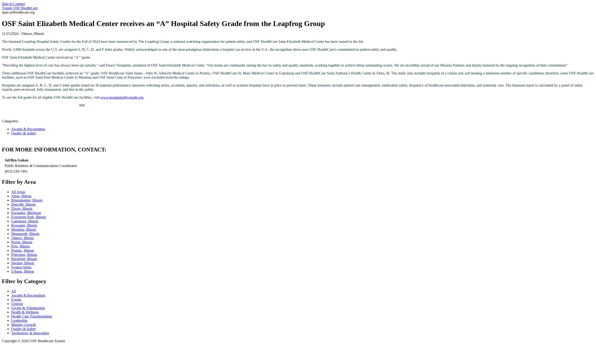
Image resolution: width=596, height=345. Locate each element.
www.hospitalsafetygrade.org (121, 97)
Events (16, 299)
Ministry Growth (23, 325)
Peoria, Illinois (21, 242)
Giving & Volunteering (28, 308)
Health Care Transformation (31, 316)
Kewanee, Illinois (24, 225)
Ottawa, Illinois (22, 238)
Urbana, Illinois (22, 271)
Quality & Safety (23, 133)
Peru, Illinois (20, 246)
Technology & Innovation (30, 333)
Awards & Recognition (28, 129)
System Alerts (21, 267)
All (13, 291)
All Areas (18, 192)
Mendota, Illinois (23, 229)
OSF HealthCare (20, 8)
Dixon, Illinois (21, 209)
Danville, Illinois (23, 204)
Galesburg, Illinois (24, 221)
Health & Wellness (25, 312)
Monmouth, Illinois (25, 234)
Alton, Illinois (21, 196)
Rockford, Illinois (24, 259)
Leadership (19, 320)
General (17, 304)
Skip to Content (13, 4)
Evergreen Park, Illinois (28, 217)
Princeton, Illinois (24, 255)
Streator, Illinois (22, 263)
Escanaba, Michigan (26, 213)
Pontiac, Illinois (22, 250)
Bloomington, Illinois (26, 200)
